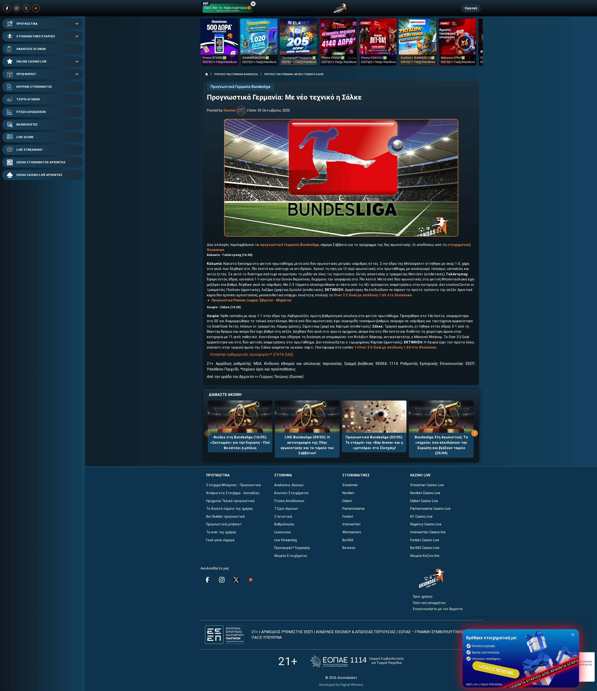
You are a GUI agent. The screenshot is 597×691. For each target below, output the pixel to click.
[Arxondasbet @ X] (26, 8)
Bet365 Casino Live (424, 548)
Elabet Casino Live (424, 501)
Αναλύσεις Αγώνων (289, 485)
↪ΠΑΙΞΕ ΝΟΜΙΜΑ (496, 670)
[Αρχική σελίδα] (206, 74)
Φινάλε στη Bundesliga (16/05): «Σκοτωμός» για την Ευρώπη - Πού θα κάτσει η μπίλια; (240, 442)
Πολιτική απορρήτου (429, 603)
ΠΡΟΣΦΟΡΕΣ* (26, 74)
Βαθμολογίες (284, 524)
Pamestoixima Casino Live (430, 509)
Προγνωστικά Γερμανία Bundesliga (240, 86)
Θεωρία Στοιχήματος (290, 556)
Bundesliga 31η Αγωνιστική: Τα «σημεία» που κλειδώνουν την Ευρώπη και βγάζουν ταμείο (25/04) (441, 445)
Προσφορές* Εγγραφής (292, 548)
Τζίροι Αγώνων (286, 509)
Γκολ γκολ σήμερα (220, 540)
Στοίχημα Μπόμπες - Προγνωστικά (233, 485)
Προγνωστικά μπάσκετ (224, 524)
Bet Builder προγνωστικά (225, 517)
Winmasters (351, 532)
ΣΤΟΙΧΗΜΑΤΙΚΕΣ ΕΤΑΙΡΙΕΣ (35, 36)
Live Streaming (285, 540)
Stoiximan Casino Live (427, 485)
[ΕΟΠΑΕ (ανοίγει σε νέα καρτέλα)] (357, 661)
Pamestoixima (353, 509)
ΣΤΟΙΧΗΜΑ (283, 475)
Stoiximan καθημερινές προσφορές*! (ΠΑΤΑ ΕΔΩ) (251, 354)
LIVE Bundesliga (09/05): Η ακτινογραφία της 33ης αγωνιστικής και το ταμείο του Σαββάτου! (307, 445)
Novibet (348, 493)
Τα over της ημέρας (221, 532)
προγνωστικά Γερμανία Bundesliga (289, 245)
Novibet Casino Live (425, 493)
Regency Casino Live (425, 524)
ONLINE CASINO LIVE (31, 61)
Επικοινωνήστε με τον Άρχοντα (437, 609)
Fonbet (347, 517)
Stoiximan (350, 485)
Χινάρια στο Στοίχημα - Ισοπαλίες (233, 493)
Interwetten (351, 524)
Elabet (347, 501)
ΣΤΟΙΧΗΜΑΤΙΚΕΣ (356, 475)
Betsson (348, 548)
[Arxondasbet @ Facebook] (7, 8)
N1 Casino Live (421, 517)
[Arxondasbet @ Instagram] (17, 8)
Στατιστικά (283, 517)
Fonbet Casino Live (424, 540)
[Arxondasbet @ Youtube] (36, 8)
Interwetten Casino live (428, 532)
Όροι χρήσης (423, 597)
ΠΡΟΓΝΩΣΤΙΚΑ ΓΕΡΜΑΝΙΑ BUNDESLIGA (236, 74)
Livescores (282, 532)
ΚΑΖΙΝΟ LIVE (420, 475)
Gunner (229, 110)
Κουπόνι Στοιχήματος (291, 493)
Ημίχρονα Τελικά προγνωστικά (230, 501)
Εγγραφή (471, 8)
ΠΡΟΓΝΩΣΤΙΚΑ (27, 23)
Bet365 (347, 540)
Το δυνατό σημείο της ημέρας (229, 509)
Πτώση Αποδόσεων (289, 501)
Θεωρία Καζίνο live (424, 556)
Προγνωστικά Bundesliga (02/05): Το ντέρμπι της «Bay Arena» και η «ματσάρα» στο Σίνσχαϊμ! (374, 442)
